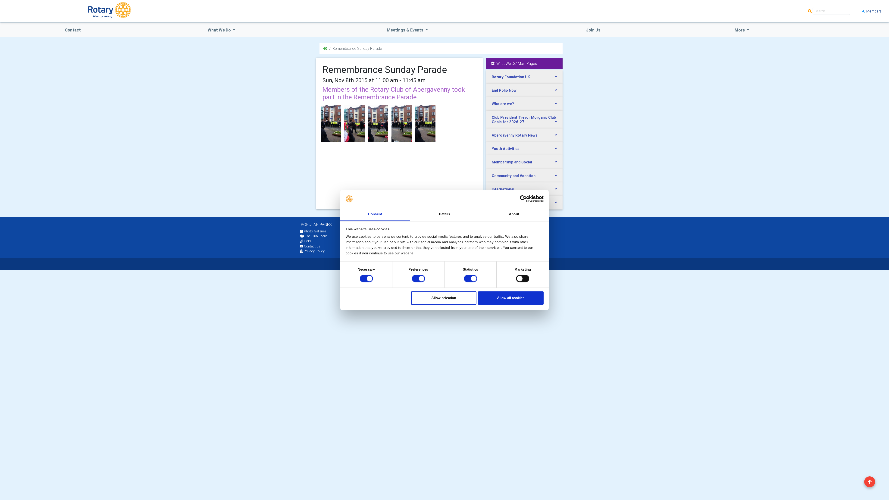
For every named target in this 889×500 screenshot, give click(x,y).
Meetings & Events (405, 30)
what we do (220, 30)
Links (307, 241)
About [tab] (514, 214)
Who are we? (503, 103)
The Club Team (316, 236)
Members (874, 11)
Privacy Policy (314, 251)
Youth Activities (506, 148)
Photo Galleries (314, 231)
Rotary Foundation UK (511, 77)
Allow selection (443, 298)
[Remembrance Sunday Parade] (331, 123)
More (740, 30)
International (503, 189)
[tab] (524, 77)
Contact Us (311, 246)
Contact (73, 30)
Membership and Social (512, 162)
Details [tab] (444, 214)
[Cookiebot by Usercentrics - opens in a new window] (523, 198)
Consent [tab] (375, 214)
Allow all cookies (510, 298)
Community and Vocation (513, 175)
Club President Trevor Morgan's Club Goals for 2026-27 (524, 119)
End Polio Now (504, 90)
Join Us (593, 30)
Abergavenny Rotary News (515, 135)
